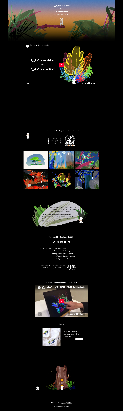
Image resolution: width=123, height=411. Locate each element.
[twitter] (54, 242)
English (63, 403)
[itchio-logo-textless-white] (61, 242)
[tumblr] (69, 242)
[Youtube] (65, 242)
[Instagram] (57, 242)
